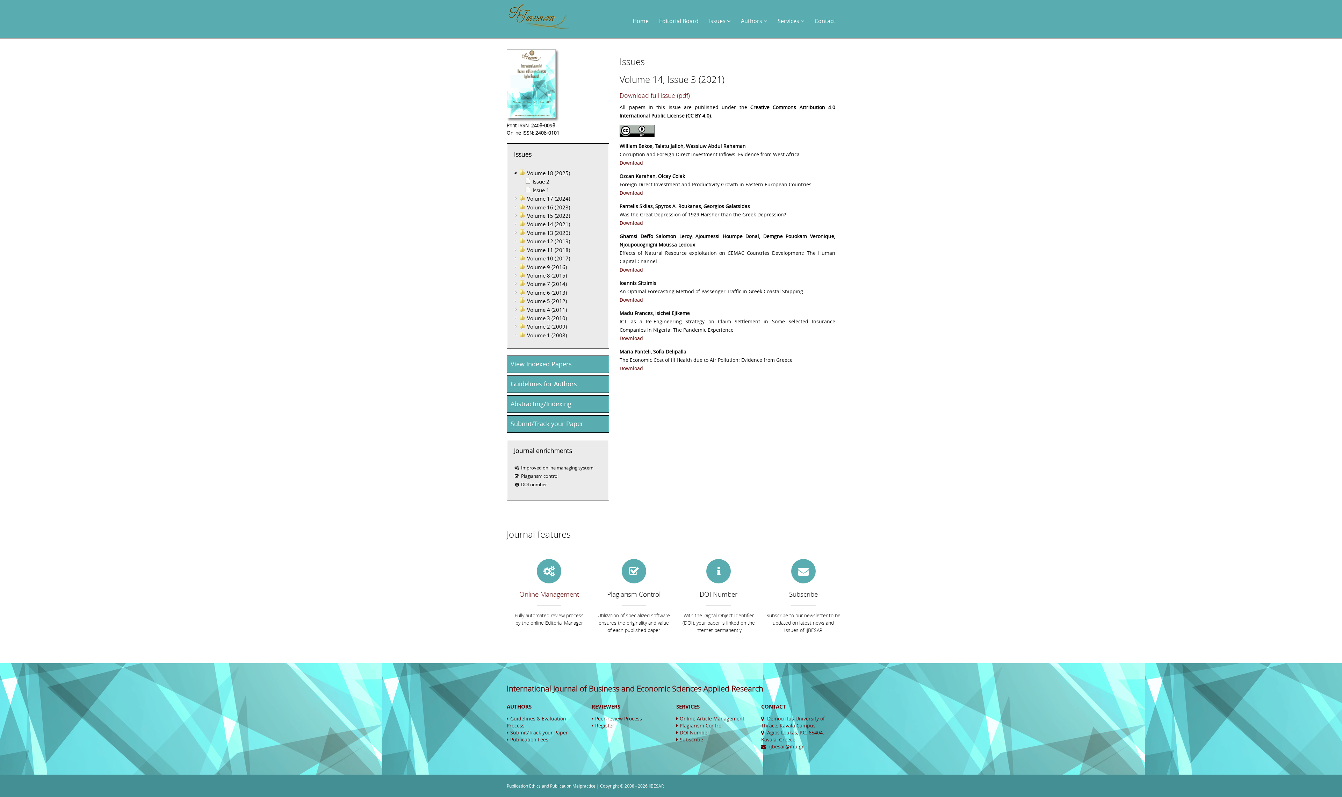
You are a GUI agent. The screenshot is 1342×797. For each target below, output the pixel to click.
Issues (718, 21)
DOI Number (694, 732)
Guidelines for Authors (544, 384)
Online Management (549, 594)
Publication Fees (529, 739)
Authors (752, 21)
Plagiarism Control (701, 725)
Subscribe (691, 739)
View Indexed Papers (541, 364)
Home (641, 21)
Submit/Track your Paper (547, 423)
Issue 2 (541, 181)
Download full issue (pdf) (655, 95)
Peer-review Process (618, 718)
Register (604, 725)
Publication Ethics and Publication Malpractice (551, 786)
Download (631, 162)
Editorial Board (679, 21)
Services (789, 21)
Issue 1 (541, 190)
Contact (825, 21)
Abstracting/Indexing (541, 404)
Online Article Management (712, 718)
